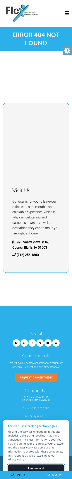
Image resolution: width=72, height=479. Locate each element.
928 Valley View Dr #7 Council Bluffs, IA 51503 (36, 398)
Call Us (20, 475)
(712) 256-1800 (27, 255)
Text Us (56, 475)
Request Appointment (36, 377)
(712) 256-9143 (39, 416)
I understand (36, 468)
